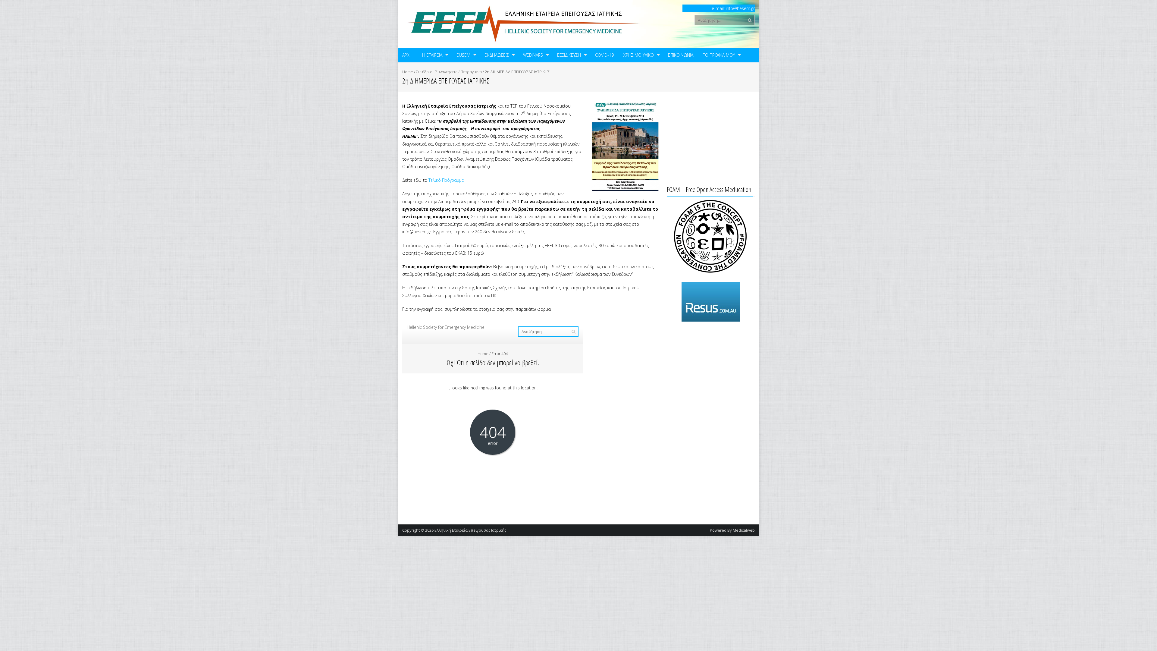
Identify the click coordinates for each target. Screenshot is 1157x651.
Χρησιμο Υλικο (638, 55)
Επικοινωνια (680, 55)
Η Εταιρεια (432, 55)
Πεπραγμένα (471, 71)
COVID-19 (604, 55)
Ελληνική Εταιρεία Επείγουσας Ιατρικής (470, 530)
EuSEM (463, 55)
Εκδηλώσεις (496, 55)
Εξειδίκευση (569, 55)
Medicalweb (744, 530)
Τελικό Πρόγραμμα (446, 180)
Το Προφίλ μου (719, 55)
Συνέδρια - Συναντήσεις (436, 71)
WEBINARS (533, 55)
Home (407, 71)
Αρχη (407, 55)
